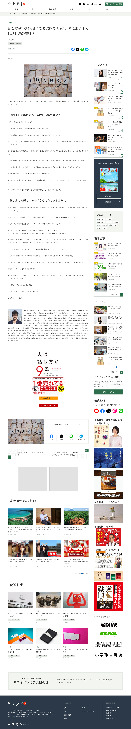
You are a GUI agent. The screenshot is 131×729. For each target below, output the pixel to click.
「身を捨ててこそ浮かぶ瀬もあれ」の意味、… (115, 255)
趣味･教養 (52, 9)
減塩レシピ (101, 222)
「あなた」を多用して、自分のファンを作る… (20, 650)
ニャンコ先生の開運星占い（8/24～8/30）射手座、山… (115, 111)
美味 (16, 9)
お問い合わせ (109, 718)
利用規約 (108, 716)
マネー (109, 222)
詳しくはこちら (108, 392)
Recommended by (76, 573)
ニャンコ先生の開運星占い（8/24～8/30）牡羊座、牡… (115, 124)
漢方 (105, 228)
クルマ (109, 219)
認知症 (116, 222)
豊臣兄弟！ (101, 219)
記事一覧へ (115, 295)
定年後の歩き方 (102, 225)
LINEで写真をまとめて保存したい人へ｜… (115, 265)
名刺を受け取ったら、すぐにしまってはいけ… (48, 650)
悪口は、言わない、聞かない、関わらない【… (48, 614)
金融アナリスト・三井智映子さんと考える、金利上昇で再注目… (115, 72)
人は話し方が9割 (15, 43)
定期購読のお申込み (111, 710)
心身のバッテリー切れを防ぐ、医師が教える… (115, 275)
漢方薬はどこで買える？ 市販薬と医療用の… (115, 245)
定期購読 (108, 202)
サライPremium (88, 711)
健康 (71, 9)
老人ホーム (113, 225)
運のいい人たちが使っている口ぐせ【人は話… (20, 614)
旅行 (33, 9)
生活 (88, 9)
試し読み (108, 196)
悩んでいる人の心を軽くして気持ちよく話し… (75, 614)
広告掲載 (108, 713)
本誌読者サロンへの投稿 (112, 707)
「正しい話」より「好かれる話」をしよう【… (75, 650)
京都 (99, 228)
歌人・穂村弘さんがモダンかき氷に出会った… (115, 285)
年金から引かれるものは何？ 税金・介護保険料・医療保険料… (115, 149)
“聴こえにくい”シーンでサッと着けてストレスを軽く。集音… (115, 85)
